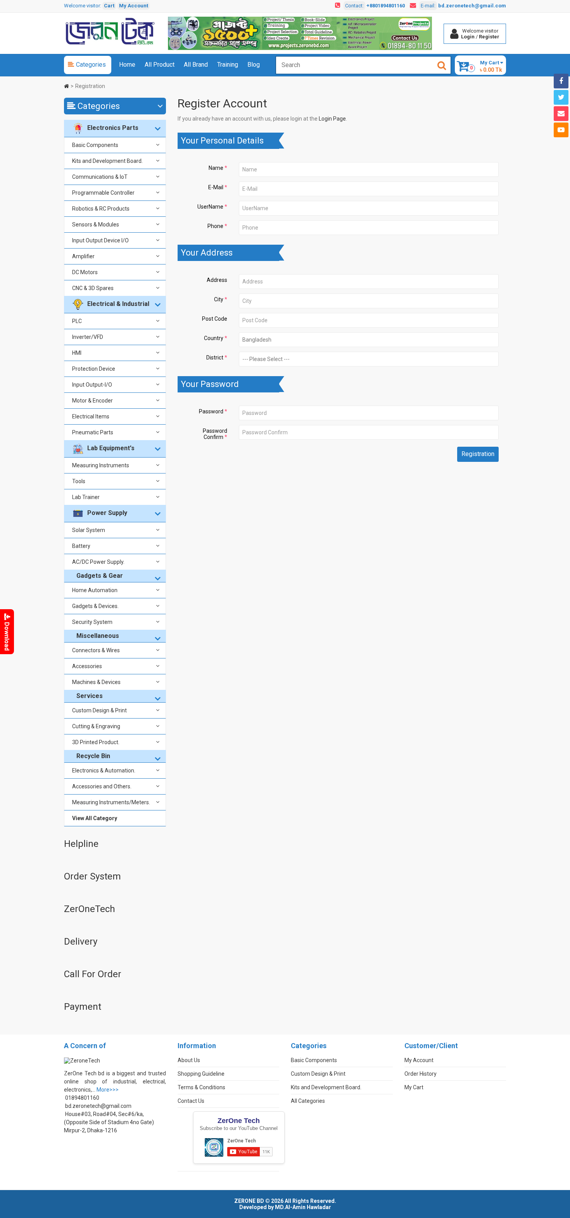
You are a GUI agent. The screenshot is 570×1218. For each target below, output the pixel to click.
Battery (81, 546)
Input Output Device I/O (100, 240)
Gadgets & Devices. (95, 606)
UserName (210, 207)
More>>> (108, 1090)
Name (216, 168)
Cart (109, 6)
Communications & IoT (100, 177)
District (214, 357)
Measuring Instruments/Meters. (111, 802)
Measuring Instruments (100, 465)
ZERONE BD (249, 1201)
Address (217, 280)
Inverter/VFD (87, 337)
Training (227, 64)
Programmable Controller (103, 193)
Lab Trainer (86, 497)
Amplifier (83, 256)
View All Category (94, 818)
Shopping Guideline (201, 1074)
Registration (90, 86)
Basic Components (95, 145)
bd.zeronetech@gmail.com (472, 6)
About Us (189, 1060)
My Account (133, 6)
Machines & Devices (96, 682)
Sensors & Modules (95, 224)
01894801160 (82, 1098)
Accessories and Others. (101, 786)
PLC (77, 321)
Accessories (87, 666)
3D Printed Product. (95, 742)
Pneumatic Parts (92, 432)
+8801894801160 (385, 6)
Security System (92, 622)
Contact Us (191, 1101)
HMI (76, 353)
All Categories (308, 1101)
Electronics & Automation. (103, 770)
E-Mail (215, 187)
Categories (91, 64)
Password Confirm (215, 434)
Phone (215, 226)
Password (211, 411)
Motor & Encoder (92, 400)
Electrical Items (90, 416)
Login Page (332, 119)
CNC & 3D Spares (93, 288)
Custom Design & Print (99, 710)
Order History (420, 1074)
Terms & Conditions (201, 1087)
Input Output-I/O (92, 385)
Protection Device (93, 369)
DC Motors (85, 272)
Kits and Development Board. (107, 161)
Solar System (88, 530)
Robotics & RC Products (101, 209)
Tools (78, 481)
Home (127, 64)
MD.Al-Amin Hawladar (303, 1207)
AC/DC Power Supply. (98, 562)
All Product (159, 64)
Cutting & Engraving (96, 726)
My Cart (413, 1087)
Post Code (214, 319)
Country (213, 338)
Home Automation (94, 590)
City (218, 299)
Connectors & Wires (96, 650)
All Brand (196, 64)
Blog (253, 64)
